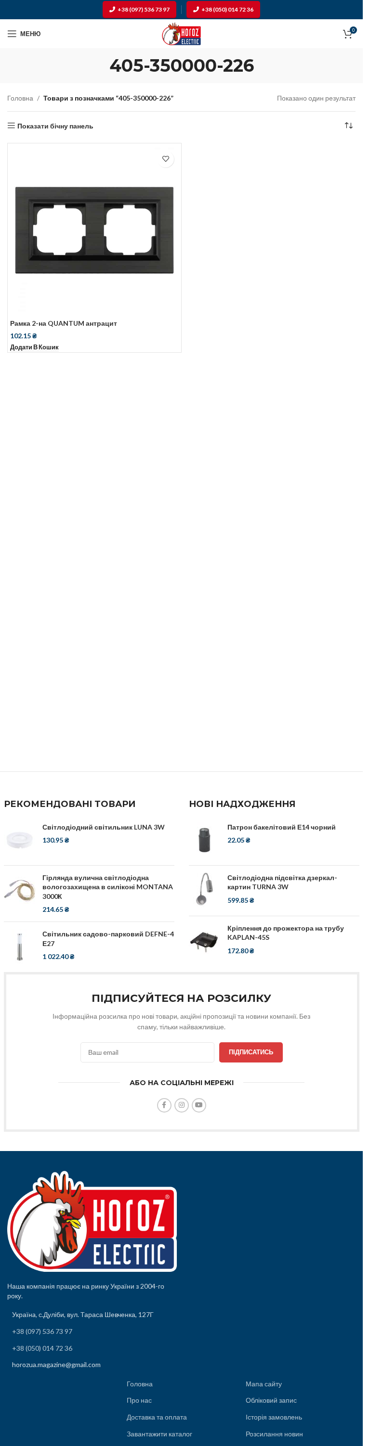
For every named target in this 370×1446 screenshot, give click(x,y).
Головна (20, 98)
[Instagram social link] (181, 1105)
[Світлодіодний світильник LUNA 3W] (19, 840)
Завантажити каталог (159, 1434)
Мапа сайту (264, 1384)
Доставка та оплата (157, 1417)
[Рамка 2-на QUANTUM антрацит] (94, 230)
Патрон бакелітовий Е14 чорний (281, 827)
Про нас (139, 1400)
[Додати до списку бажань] (165, 159)
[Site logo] (181, 33)
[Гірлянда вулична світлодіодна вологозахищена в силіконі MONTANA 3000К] (19, 893)
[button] (34, 347)
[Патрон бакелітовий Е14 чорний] (204, 840)
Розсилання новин (274, 1434)
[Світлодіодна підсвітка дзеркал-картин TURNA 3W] (204, 891)
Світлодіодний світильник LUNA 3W (103, 827)
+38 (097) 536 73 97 (144, 9)
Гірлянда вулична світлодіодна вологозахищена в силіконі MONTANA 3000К (107, 886)
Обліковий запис (271, 1400)
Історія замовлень (274, 1417)
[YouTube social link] (199, 1105)
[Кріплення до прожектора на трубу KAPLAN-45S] (204, 941)
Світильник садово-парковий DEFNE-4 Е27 (108, 938)
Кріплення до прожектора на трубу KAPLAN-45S (285, 933)
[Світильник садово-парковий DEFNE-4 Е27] (19, 947)
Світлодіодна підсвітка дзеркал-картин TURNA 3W (282, 882)
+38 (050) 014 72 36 (227, 9)
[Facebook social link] (164, 1105)
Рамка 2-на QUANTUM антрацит (63, 323)
